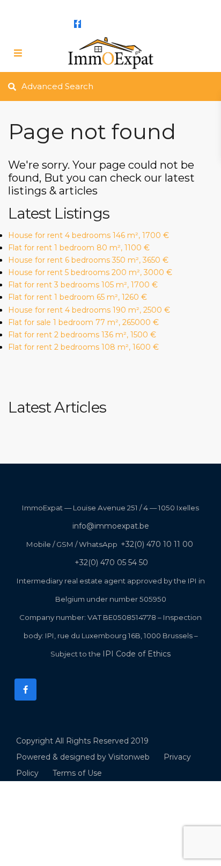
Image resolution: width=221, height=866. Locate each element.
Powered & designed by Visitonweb (83, 757)
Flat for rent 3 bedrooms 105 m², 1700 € (83, 285)
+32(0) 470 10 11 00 (157, 544)
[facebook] (78, 23)
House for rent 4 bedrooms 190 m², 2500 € (89, 310)
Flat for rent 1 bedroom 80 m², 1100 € (79, 247)
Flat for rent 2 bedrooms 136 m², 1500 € (82, 335)
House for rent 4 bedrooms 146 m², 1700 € (88, 235)
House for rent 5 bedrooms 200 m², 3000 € (90, 272)
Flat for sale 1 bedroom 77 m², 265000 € (83, 322)
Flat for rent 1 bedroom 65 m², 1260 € (77, 297)
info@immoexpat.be (103, 6)
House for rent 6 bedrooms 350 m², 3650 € (88, 260)
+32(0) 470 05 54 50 (111, 562)
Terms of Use (77, 773)
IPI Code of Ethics (136, 654)
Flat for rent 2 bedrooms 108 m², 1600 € (83, 347)
